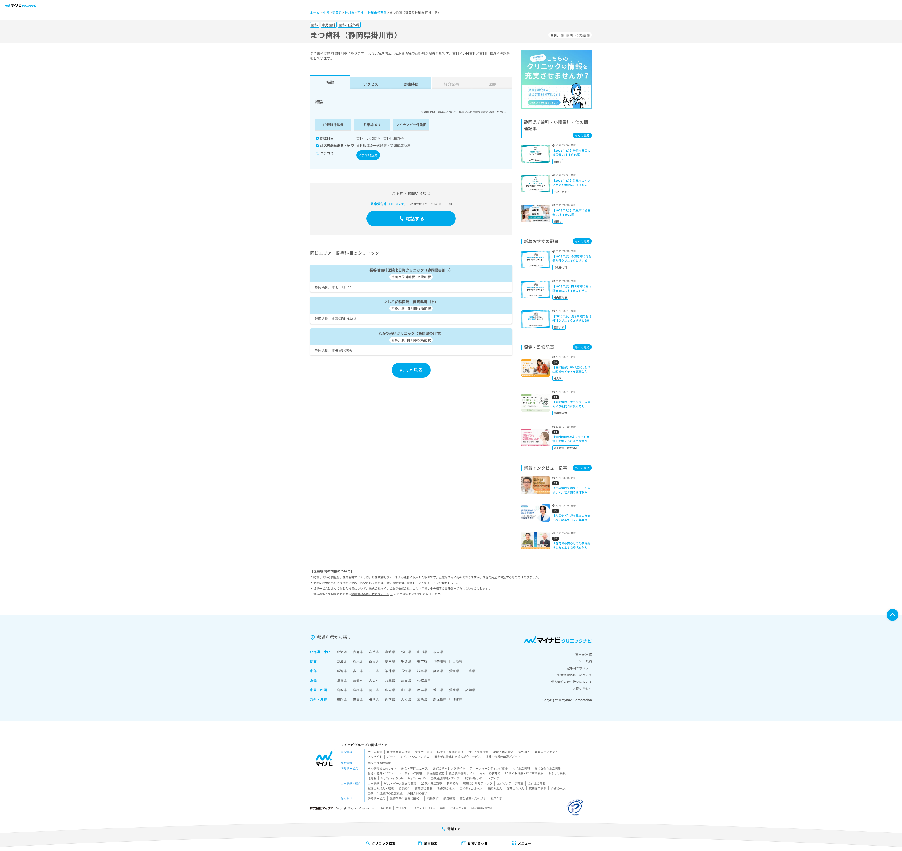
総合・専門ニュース (414, 768)
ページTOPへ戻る (892, 615)
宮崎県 (422, 699)
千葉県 (406, 661)
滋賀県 (342, 680)
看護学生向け (423, 752)
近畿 (313, 680)
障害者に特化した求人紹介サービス (457, 757)
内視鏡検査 (560, 413)
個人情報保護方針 (482, 808)
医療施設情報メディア (445, 778)
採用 (443, 808)
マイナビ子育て (490, 773)
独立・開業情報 (478, 752)
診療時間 (411, 84)
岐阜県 (422, 670)
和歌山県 (424, 680)
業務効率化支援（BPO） (406, 798)
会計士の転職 (537, 783)
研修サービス (376, 798)
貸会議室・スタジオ (473, 798)
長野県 (406, 670)
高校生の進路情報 (379, 763)
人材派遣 (373, 783)
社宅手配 (496, 798)
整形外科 (559, 327)
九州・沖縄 (318, 699)
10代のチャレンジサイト (448, 768)
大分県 (406, 699)
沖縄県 (457, 699)
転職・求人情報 (503, 752)
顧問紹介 (404, 788)
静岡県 (438, 670)
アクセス (370, 84)
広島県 (390, 689)
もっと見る (411, 370)
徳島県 (422, 689)
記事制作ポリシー (579, 668)
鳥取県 (342, 689)
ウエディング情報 (410, 773)
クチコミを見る (368, 155)
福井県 (390, 670)
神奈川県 (440, 661)
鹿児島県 (440, 699)
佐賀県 (358, 699)
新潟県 (342, 670)
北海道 (315, 651)
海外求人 (524, 752)
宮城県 (390, 651)
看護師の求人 (446, 788)
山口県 (406, 689)
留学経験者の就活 (398, 752)
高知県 (470, 689)
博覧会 (372, 778)
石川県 (374, 670)
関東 (313, 661)
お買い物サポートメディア (481, 778)
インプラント (562, 191)
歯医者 (558, 161)
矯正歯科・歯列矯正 (566, 448)
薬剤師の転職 (423, 788)
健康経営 (449, 798)
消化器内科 (560, 267)
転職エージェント (546, 752)
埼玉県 (390, 661)
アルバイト (375, 757)
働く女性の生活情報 (548, 768)
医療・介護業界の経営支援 (385, 793)
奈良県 (406, 680)
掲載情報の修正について (574, 675)
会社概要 (386, 808)
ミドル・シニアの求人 (414, 757)
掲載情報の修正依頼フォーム (370, 594)
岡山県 (374, 689)
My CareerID (417, 778)
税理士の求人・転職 (381, 788)
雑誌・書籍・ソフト (381, 773)
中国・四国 (318, 689)
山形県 (422, 651)
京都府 (358, 680)
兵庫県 (390, 680)
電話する (414, 218)
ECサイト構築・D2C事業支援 (524, 773)
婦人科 (558, 378)
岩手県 (374, 651)
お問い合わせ (582, 688)
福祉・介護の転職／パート (503, 757)
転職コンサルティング (477, 783)
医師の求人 (494, 788)
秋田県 (406, 651)
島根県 (358, 689)
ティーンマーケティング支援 (489, 768)
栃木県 (358, 661)
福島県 (438, 651)
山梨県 (457, 661)
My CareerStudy (392, 778)
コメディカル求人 (471, 788)
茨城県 (342, 661)
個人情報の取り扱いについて (571, 681)
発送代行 (433, 798)
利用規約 (585, 661)
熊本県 (390, 699)
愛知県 (454, 670)
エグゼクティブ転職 (510, 783)
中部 (313, 670)
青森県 (358, 651)
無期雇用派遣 (538, 788)
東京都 (422, 661)
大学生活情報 (521, 768)
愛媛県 (454, 689)
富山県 (358, 670)
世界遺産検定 (435, 773)
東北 (327, 651)
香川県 (438, 689)
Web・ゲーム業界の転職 (400, 783)
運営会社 (581, 654)
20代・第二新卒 (431, 783)
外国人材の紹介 (417, 793)
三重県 (470, 670)
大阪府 (374, 680)
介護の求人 (558, 788)
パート (391, 757)
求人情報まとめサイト (382, 768)
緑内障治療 (560, 297)
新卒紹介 (453, 783)
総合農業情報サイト (462, 773)
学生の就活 (375, 752)
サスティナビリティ (423, 808)
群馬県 (374, 661)
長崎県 (374, 699)
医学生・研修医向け (450, 752)
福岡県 (342, 699)
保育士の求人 (515, 788)
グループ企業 (458, 808)
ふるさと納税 (557, 773)
